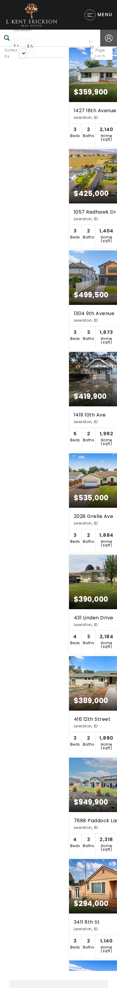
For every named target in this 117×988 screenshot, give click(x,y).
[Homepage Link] (31, 14)
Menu (105, 14)
